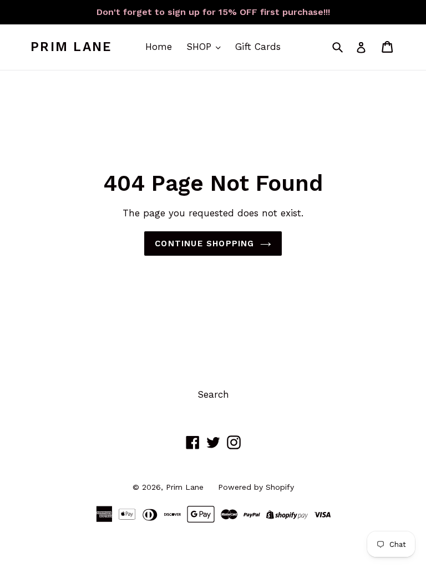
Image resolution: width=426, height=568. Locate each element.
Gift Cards (258, 46)
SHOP (200, 46)
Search (213, 394)
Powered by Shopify (256, 487)
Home (158, 46)
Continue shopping (204, 243)
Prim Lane (71, 46)
